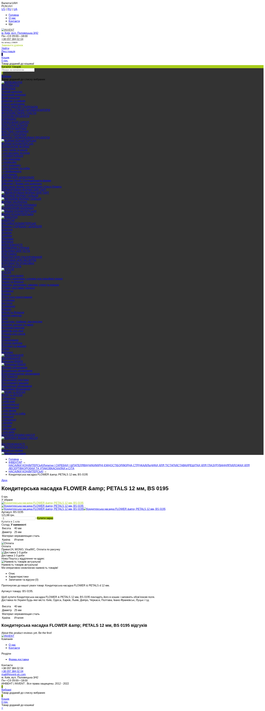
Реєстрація (8, 51)
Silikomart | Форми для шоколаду (21, 183)
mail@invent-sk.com (13, 674)
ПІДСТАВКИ (9, 254)
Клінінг (5, 349)
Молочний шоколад (13, 94)
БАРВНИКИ (8, 119)
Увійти (5, 48)
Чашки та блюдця (12, 281)
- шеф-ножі (8, 401)
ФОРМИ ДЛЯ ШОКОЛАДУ (17, 177)
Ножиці (5, 336)
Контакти (14, 21)
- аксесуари (8, 428)
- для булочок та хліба (15, 168)
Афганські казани (12, 450)
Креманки (7, 290)
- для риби (7, 431)
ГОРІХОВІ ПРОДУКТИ (15, 116)
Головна (14, 14)
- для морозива (10, 159)
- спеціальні (8, 419)
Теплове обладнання (14, 367)
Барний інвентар (11, 315)
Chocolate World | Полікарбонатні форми (26, 180)
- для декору (9, 174)
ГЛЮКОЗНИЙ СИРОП (15, 122)
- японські (7, 416)
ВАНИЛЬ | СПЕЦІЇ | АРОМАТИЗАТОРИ (25, 109)
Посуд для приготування (16, 297)
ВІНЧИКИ (7, 241)
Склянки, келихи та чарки (17, 324)
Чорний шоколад (11, 91)
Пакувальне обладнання (16, 385)
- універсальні (10, 407)
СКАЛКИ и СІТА (11, 266)
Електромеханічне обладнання (20, 373)
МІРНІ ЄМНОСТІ (12, 244)
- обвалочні (8, 398)
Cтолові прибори (11, 342)
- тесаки (6, 425)
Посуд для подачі (12, 275)
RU (9, 9)
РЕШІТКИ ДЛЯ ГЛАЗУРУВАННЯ (21, 257)
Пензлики (7, 238)
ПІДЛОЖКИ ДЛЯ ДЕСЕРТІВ (18, 260)
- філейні (6, 422)
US (3, 9)
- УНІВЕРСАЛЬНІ (12, 155)
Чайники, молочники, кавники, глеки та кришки (30, 284)
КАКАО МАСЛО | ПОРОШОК (19, 106)
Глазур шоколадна (13, 103)
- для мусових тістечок (15, 152)
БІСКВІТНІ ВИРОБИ (14, 128)
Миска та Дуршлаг (12, 312)
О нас (12, 17)
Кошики (6, 293)
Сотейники (8, 300)
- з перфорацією (11, 171)
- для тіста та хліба (13, 413)
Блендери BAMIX (12, 361)
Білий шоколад (10, 97)
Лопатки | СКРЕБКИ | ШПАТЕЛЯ (21, 226)
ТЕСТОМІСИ (9, 376)
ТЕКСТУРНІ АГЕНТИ (14, 125)
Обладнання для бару (15, 379)
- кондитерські (10, 404)
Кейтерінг (7, 352)
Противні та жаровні (13, 346)
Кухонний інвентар (12, 327)
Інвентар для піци (12, 330)
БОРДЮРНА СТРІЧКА (15, 247)
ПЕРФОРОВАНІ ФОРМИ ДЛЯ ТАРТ (23, 189)
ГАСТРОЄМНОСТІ (13, 444)
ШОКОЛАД (8, 88)
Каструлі (6, 303)
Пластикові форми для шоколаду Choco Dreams (31, 186)
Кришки (6, 309)
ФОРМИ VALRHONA (14, 201)
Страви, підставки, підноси (18, 287)
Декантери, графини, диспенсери (21, 321)
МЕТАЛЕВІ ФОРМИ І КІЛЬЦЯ (19, 195)
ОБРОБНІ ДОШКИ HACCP (18, 434)
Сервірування (9, 339)
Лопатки (6, 232)
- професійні (8, 162)
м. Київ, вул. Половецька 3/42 (19, 32)
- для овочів (8, 410)
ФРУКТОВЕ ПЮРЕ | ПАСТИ (18, 113)
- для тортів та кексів (14, 149)
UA (15, 9)
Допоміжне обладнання (15, 388)
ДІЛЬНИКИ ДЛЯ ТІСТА (15, 251)
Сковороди (8, 306)
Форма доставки (19, 659)
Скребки (6, 235)
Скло (4, 318)
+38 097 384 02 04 (12, 39)
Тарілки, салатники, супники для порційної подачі (32, 278)
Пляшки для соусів (13, 333)
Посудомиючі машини (14, 382)
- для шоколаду (11, 165)
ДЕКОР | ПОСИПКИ (13, 134)
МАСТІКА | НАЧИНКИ (14, 131)
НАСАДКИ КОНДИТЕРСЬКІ (18, 223)
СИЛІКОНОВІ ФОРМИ (15, 146)
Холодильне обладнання (16, 370)
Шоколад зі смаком (13, 100)
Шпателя (7, 229)
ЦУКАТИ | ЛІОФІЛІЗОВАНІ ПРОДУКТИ (25, 137)
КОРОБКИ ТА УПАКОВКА (17, 263)
